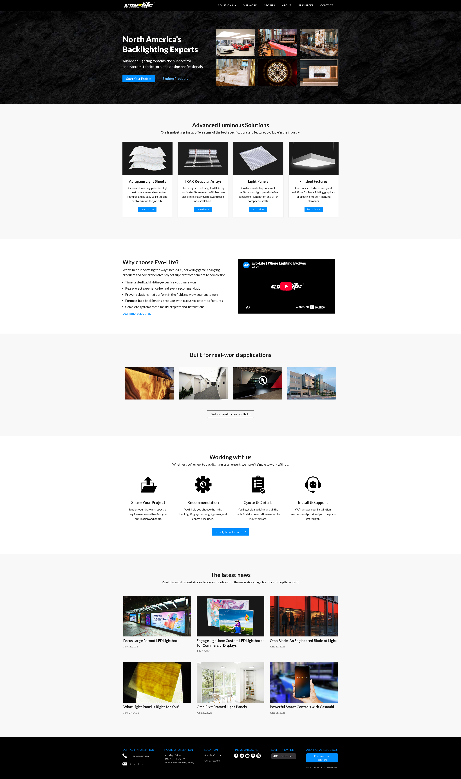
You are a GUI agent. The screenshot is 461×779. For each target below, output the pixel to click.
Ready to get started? (230, 532)
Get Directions (212, 760)
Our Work (250, 5)
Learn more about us (136, 313)
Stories (269, 5)
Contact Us (136, 763)
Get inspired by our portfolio (230, 414)
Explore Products (175, 79)
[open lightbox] (235, 42)
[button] (286, 5)
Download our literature (322, 757)
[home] (139, 4)
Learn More (147, 209)
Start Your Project (138, 79)
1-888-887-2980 (139, 756)
